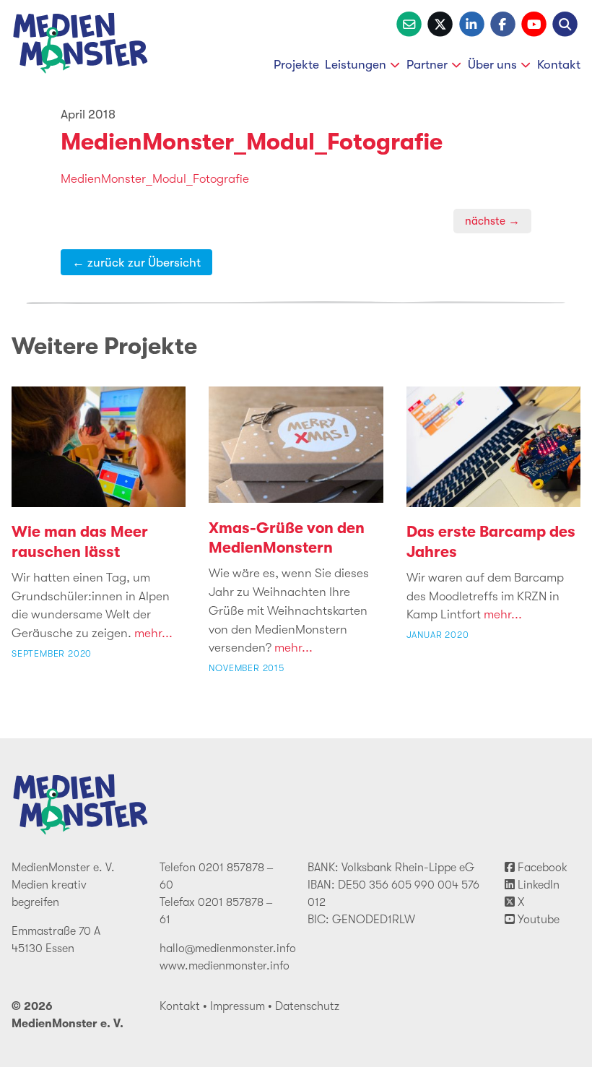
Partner (427, 64)
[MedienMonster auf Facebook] (502, 22)
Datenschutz (307, 1006)
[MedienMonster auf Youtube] (533, 22)
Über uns (492, 64)
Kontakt (558, 64)
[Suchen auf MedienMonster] (564, 22)
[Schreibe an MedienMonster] (409, 22)
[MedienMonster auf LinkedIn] (471, 22)
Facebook (541, 867)
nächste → (492, 221)
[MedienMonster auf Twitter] (440, 22)
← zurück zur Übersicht (136, 262)
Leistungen (355, 64)
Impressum (237, 1006)
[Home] (81, 46)
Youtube (537, 919)
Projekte (296, 64)
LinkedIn (537, 884)
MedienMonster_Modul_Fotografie (252, 142)
